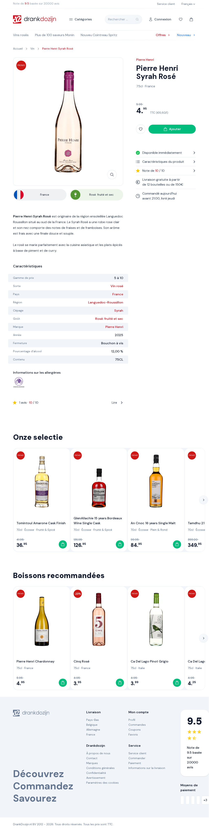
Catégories (83, 19)
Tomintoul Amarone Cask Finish (41, 523)
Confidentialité (96, 773)
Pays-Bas (92, 720)
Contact (91, 758)
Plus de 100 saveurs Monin (54, 35)
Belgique (91, 725)
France (117, 294)
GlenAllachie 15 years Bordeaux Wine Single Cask (98, 520)
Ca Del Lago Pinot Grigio (149, 661)
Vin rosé (117, 286)
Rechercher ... (118, 19)
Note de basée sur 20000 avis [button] (36, 3)
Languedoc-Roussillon (105, 302)
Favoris (133, 734)
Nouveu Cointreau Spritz (99, 35)
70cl (19, 530)
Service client (137, 753)
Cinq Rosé (81, 661)
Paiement (134, 763)
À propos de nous (98, 753)
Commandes (137, 725)
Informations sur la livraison (146, 768)
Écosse (29, 530)
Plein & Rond (158, 530)
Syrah (118, 310)
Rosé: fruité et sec (109, 319)
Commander (136, 758)
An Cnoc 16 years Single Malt (153, 523)
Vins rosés (21, 35)
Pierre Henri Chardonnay (35, 661)
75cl (139, 86)
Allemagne (93, 729)
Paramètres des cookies (102, 782)
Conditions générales (100, 768)
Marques (92, 763)
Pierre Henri (114, 327)
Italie (141, 668)
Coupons (134, 729)
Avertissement (95, 778)
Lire (68, 402)
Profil (131, 720)
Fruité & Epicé (45, 530)
